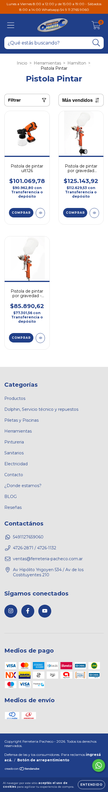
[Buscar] (96, 43)
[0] (96, 26)
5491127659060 (28, 537)
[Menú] (10, 25)
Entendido (91, 785)
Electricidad (16, 463)
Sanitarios (14, 453)
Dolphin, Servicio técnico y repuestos (41, 409)
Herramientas (47, 63)
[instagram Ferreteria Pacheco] (10, 611)
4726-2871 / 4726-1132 (34, 547)
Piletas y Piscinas (21, 420)
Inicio (22, 63)
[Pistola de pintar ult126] (40, 213)
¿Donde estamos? (22, 485)
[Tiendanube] (22, 769)
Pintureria (14, 442)
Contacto (13, 474)
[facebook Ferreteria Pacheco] (27, 611)
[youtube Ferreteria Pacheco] (44, 611)
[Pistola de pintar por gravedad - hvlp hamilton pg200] (40, 338)
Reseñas (13, 507)
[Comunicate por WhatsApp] (98, 765)
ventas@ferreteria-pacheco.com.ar (48, 558)
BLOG (10, 496)
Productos (14, 398)
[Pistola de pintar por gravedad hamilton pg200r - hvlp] (94, 213)
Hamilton (76, 63)
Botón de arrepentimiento (43, 760)
